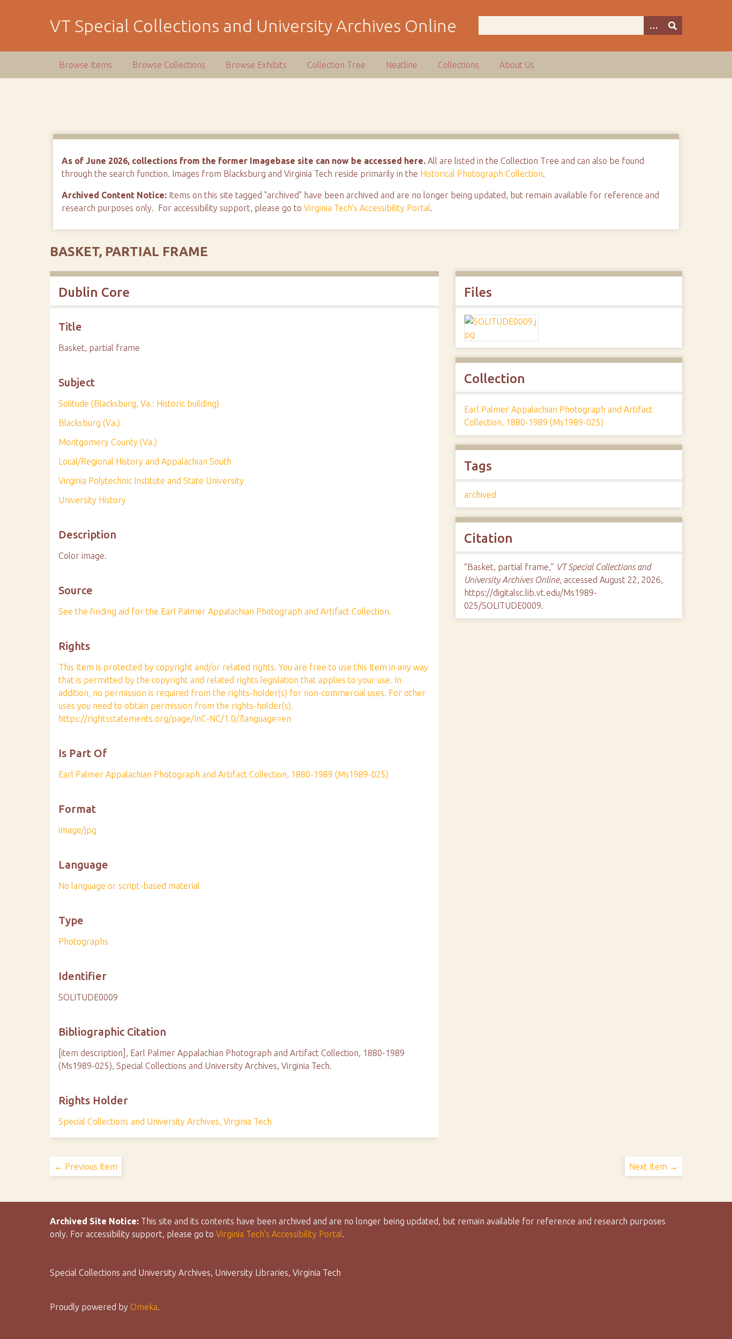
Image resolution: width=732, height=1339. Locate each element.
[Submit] (672, 25)
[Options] (653, 25)
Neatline (401, 65)
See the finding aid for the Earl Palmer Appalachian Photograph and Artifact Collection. (224, 611)
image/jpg (77, 830)
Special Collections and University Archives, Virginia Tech (165, 1121)
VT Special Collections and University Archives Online (253, 25)
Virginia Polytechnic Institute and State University (151, 480)
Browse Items (85, 65)
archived (480, 494)
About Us (516, 65)
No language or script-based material (129, 886)
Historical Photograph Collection (481, 173)
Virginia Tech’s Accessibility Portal (279, 1234)
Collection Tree (336, 65)
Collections (458, 65)
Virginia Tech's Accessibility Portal (367, 208)
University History (92, 500)
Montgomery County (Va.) (107, 442)
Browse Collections (168, 65)
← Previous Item (85, 1166)
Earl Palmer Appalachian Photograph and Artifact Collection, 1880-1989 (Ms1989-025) (223, 774)
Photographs (83, 941)
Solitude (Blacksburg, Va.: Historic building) (138, 403)
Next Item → (653, 1166)
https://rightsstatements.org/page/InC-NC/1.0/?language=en (174, 718)
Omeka (144, 1307)
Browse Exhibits (256, 65)
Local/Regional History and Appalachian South (144, 461)
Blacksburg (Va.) (89, 423)
